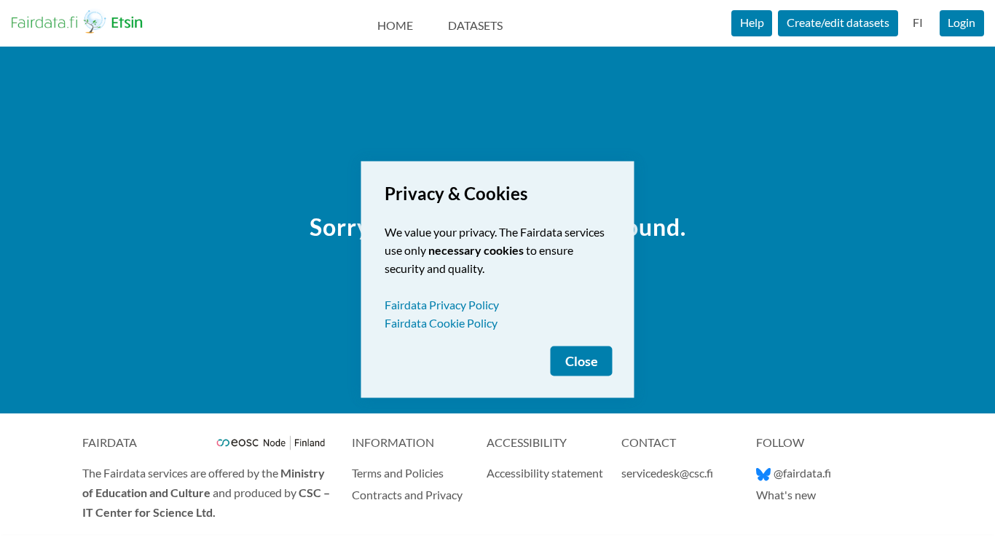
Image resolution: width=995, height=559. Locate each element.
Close (581, 361)
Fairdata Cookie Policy (441, 323)
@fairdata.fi (802, 473)
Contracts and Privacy (407, 494)
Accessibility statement (545, 473)
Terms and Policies (398, 473)
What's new (786, 494)
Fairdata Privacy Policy (442, 305)
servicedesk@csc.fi (667, 473)
